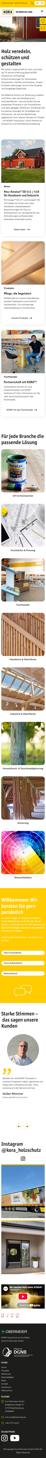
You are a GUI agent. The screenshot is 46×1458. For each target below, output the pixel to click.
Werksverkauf (10, 973)
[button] (42, 11)
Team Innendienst (12, 952)
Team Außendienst (13, 963)
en (42, 3)
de (37, 3)
